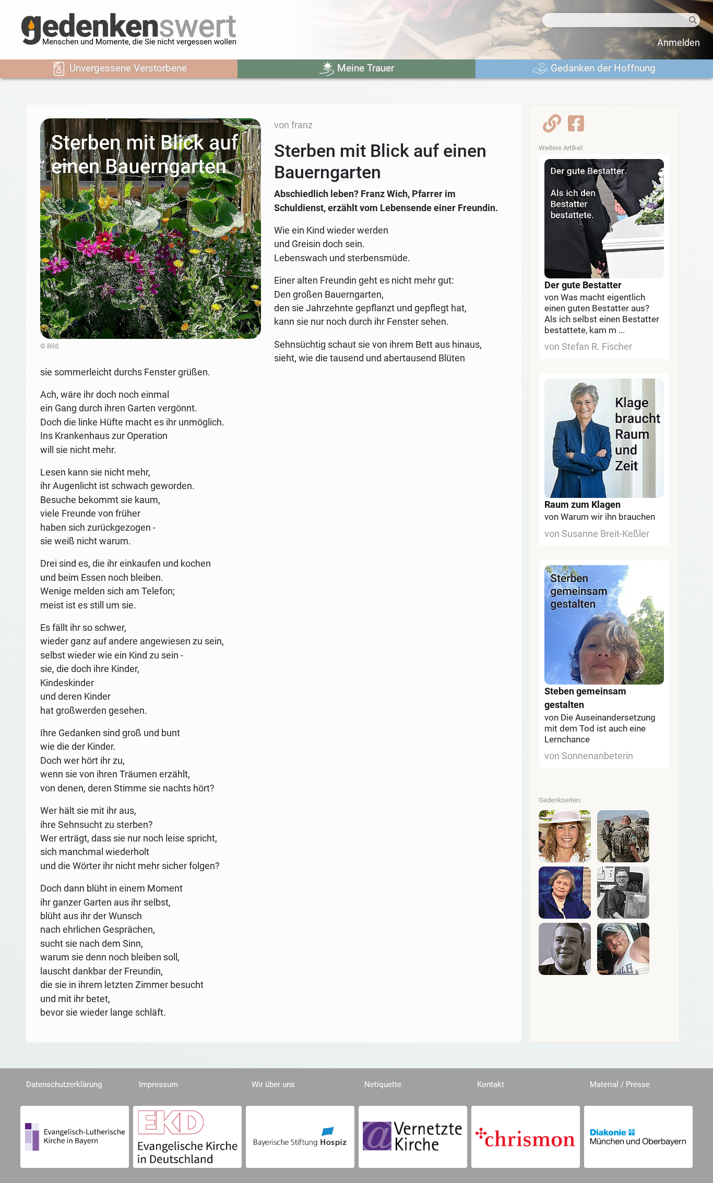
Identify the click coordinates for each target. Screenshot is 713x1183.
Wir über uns (273, 1084)
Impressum (158, 1084)
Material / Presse (620, 1084)
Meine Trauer (364, 68)
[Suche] (691, 20)
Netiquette (382, 1084)
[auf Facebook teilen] (576, 126)
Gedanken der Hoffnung (602, 68)
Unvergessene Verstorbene (127, 68)
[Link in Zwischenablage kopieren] (552, 126)
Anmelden (678, 43)
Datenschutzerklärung (64, 1084)
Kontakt (490, 1084)
